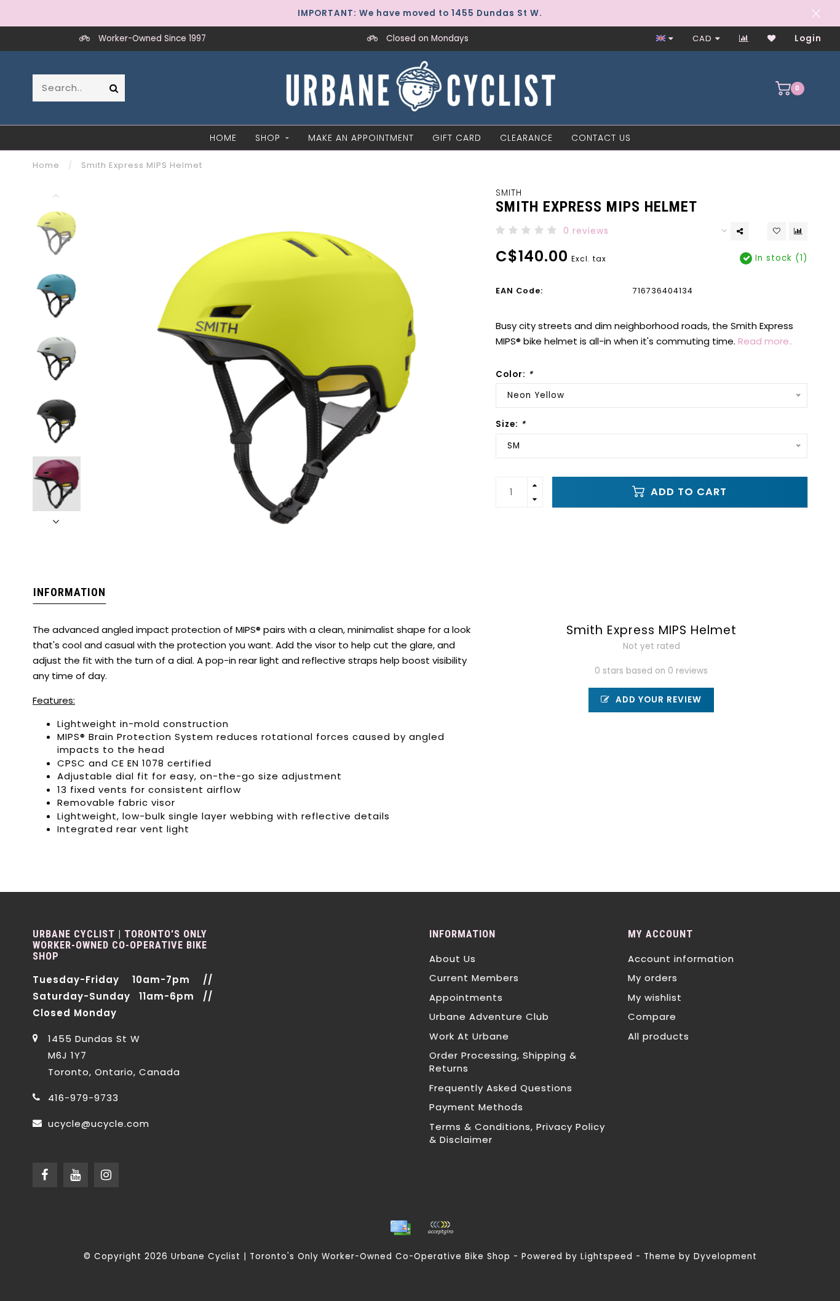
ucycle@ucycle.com (98, 1123)
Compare (652, 1016)
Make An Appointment (361, 138)
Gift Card (456, 138)
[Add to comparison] (798, 231)
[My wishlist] (771, 38)
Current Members (474, 977)
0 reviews (586, 231)
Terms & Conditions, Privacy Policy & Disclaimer (517, 1133)
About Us (452, 958)
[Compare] (744, 38)
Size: (511, 424)
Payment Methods (476, 1106)
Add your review (657, 700)
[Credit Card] (400, 1228)
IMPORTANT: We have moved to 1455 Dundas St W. (420, 13)
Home (223, 138)
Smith (509, 193)
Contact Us (601, 138)
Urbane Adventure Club (489, 1016)
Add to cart (687, 492)
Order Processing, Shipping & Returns (503, 1062)
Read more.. (765, 341)
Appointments (466, 997)
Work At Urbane (469, 1036)
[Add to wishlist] (776, 231)
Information (69, 592)
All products (658, 1036)
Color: (514, 374)
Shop (267, 138)
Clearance (526, 138)
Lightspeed (606, 1256)
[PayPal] (440, 1228)
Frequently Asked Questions (501, 1087)
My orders (653, 977)
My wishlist (655, 997)
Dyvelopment (725, 1256)
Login (808, 38)
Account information (681, 958)
